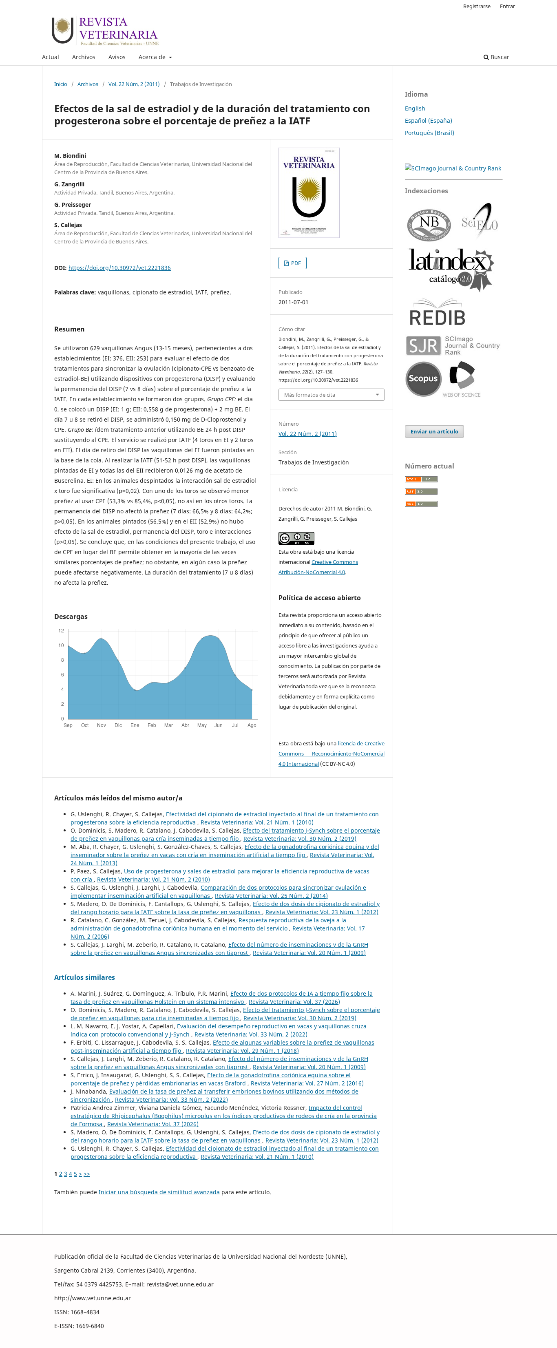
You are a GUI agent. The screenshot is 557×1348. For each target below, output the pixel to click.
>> (87, 1174)
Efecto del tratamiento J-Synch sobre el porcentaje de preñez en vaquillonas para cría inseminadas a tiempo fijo (225, 834)
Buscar (499, 57)
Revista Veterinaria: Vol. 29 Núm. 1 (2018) (242, 1050)
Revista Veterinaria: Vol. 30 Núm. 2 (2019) (299, 838)
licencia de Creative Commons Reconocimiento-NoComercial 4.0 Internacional (331, 753)
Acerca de (153, 57)
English (415, 108)
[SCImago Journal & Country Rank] (453, 168)
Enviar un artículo (434, 431)
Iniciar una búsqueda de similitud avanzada (159, 1192)
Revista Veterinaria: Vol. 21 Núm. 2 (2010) (153, 879)
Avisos (117, 57)
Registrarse (477, 6)
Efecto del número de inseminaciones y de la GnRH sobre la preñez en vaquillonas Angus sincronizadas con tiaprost (219, 949)
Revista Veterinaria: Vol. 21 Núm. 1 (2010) (257, 822)
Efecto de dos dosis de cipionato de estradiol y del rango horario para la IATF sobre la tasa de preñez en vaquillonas (225, 908)
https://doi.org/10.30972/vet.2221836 (120, 268)
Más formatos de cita (309, 394)
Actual (50, 57)
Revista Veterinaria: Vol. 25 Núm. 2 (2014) (271, 895)
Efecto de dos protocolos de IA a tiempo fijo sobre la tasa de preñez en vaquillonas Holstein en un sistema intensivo (222, 997)
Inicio (60, 84)
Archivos (83, 57)
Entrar (507, 6)
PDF (295, 263)
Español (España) (428, 120)
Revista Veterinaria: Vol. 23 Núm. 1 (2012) (321, 912)
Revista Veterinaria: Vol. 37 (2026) (294, 1001)
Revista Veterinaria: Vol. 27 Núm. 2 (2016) (307, 1083)
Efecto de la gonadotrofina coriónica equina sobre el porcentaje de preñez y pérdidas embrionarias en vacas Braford (211, 1079)
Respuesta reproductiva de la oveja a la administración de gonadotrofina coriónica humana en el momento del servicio (208, 924)
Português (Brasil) (429, 133)
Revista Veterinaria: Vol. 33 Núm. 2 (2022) (251, 1034)
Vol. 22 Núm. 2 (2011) (134, 84)
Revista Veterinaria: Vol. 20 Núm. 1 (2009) (309, 953)
